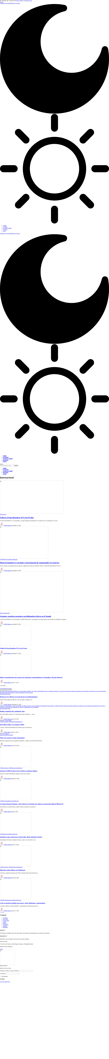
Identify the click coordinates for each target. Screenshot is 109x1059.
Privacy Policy (19, 0)
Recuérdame (4, 976)
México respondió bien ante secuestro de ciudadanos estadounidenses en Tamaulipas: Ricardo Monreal (31, 677)
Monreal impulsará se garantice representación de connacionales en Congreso (29, 563)
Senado (15, 559)
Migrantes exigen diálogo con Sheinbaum (12, 870)
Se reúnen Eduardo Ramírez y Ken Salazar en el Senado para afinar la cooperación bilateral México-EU (31, 804)
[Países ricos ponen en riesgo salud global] (4, 733)
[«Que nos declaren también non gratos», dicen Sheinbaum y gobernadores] (15, 899)
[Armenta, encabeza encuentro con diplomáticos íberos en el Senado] (32, 611)
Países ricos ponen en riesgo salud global (12, 738)
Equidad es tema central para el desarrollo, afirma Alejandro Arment (21, 837)
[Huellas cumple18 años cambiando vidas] (54, 707)
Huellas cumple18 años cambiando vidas (12, 711)
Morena (15, 900)
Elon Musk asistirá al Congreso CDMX (12, 724)
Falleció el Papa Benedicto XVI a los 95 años (17, 518)
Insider (4, 922)
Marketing (5, 927)
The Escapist (6, 920)
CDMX (2, 559)
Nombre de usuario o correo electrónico (9, 970)
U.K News (5, 919)
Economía (6, 801)
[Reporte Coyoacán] (10, 3)
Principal (12, 559)
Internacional (3, 514)
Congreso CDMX (8, 721)
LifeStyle (5, 926)
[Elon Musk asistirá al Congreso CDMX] (5, 720)
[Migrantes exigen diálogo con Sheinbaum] (15, 865)
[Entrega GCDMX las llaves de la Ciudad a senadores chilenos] (15, 766)
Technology (6, 924)
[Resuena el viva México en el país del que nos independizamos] (54, 692)
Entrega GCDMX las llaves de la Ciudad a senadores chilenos (18, 771)
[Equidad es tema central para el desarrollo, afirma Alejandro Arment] (15, 832)
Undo (1, 949)
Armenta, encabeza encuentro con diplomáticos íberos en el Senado (25, 616)
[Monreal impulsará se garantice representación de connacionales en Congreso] (24, 558)
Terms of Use (29, 0)
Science (5, 923)
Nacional (8, 694)
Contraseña (2, 973)
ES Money (5, 918)
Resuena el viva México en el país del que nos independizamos (18, 697)
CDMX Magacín (8, 525)
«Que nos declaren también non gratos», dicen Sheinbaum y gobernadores (22, 903)
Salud (11, 735)
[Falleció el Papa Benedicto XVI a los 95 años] (32, 513)
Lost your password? (5, 981)
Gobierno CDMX (8, 768)
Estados (5, 900)
